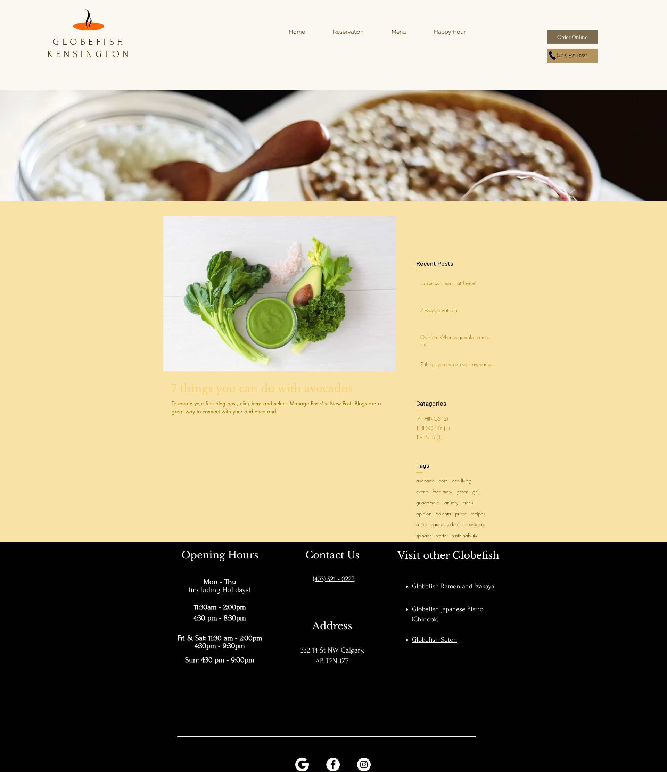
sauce (437, 524)
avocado (425, 480)
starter (442, 535)
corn (443, 480)
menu (467, 502)
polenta (443, 513)
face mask (443, 491)
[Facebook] (333, 764)
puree (461, 513)
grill (476, 491)
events (422, 491)
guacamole (427, 502)
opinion (423, 513)
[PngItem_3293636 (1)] (302, 764)
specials (477, 524)
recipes (478, 513)
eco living (461, 480)
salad (421, 524)
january (450, 502)
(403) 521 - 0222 (334, 579)
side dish (456, 524)
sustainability (464, 535)
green (462, 491)
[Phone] (552, 55)
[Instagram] (364, 764)
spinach (424, 535)
